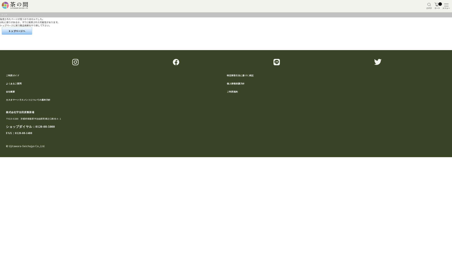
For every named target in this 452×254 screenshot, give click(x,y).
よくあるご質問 (14, 83)
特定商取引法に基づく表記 (240, 75)
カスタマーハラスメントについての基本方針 (28, 100)
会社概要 (10, 91)
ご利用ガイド (12, 75)
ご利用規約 (232, 91)
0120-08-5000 (45, 126)
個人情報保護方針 (236, 83)
